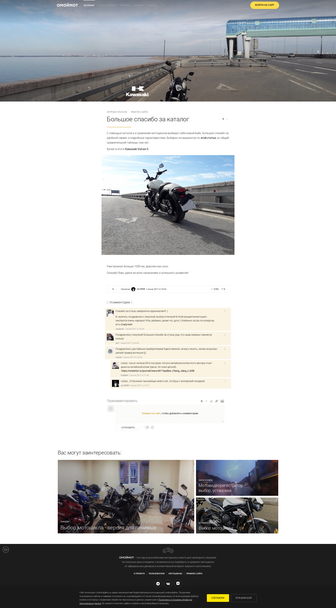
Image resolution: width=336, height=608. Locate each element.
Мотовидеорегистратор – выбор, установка (223, 488)
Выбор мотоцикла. (216, 528)
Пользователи (156, 574)
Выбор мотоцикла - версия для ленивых (108, 527)
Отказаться (244, 597)
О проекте (139, 574)
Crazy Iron (126, 324)
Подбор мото (107, 5)
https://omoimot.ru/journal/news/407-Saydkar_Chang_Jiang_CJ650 (157, 370)
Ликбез (64, 522)
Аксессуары (206, 480)
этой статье (208, 138)
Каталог (139, 5)
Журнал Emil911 (208, 523)
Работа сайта (139, 112)
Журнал (89, 5)
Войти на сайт (264, 5)
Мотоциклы (175, 574)
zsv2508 (141, 289)
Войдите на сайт (151, 413)
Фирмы (152, 5)
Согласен (217, 597)
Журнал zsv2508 (117, 112)
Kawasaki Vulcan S (136, 149)
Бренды (125, 5)
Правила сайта (194, 574)
